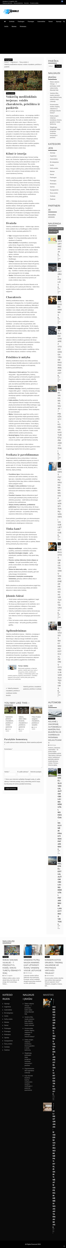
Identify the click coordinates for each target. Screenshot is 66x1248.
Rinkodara (23, 26)
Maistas (14, 26)
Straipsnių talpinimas (7, 3)
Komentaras (8, 749)
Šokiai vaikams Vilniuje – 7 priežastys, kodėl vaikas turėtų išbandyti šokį (55, 86)
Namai (51, 21)
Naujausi (53, 232)
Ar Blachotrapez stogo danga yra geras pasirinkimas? (60, 352)
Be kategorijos (54, 162)
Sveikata (11, 21)
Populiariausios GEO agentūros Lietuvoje (29, 1070)
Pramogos (31, 21)
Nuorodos (26, 3)
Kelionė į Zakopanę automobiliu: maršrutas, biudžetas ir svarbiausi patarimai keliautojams (55, 732)
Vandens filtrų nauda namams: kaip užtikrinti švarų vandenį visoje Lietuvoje (56, 97)
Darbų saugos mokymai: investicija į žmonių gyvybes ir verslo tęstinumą (56, 120)
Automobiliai (41, 21)
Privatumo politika (34, 3)
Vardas (6, 771)
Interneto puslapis (35, 771)
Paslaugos (21, 21)
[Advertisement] (33, 42)
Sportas (52, 187)
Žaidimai (52, 199)
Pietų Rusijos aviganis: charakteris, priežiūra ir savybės (36, 721)
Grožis (6, 26)
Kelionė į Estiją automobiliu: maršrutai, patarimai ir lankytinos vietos (60, 892)
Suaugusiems (54, 190)
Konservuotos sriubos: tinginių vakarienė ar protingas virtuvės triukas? (55, 109)
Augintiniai (53, 156)
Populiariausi (56, 229)
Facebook (62, 1)
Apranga (58, 21)
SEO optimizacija (60, 246)
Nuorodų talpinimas (18, 3)
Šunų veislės (11, 93)
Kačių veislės (54, 168)
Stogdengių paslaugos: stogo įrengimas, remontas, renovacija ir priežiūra (28, 1059)
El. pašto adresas (23, 771)
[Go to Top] (64, 1246)
